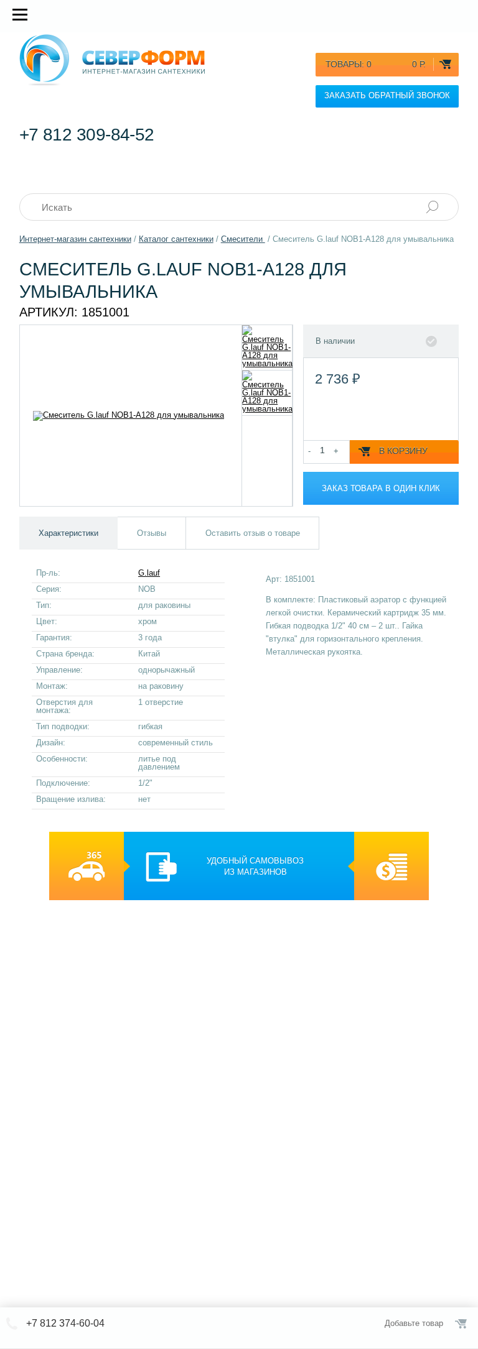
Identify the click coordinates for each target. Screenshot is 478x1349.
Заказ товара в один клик (381, 488)
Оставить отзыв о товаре (252, 533)
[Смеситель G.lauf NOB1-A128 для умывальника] (267, 347)
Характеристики (68, 533)
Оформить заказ (462, 1323)
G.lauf (149, 573)
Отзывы (151, 533)
